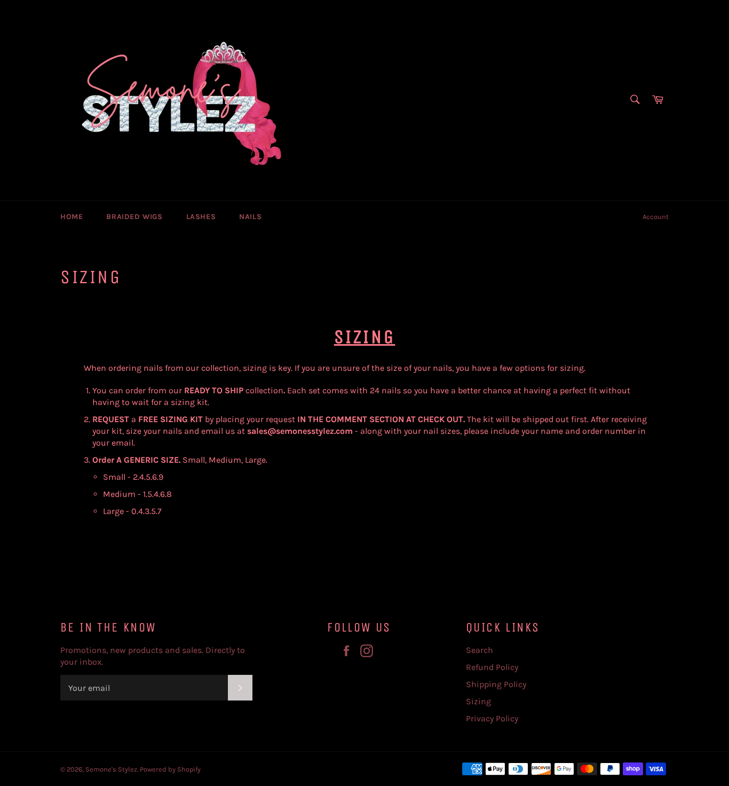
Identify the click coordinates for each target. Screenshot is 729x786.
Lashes (201, 216)
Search (479, 650)
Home (71, 216)
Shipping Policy (496, 684)
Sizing (478, 701)
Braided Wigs (134, 216)
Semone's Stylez (111, 769)
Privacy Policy (492, 718)
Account (656, 217)
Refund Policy (492, 667)
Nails (250, 216)
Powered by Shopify (170, 769)
